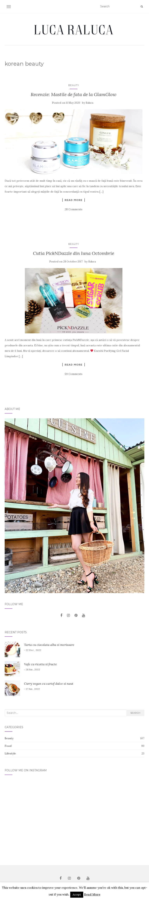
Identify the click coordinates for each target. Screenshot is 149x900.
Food (8, 746)
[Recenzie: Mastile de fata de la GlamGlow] (73, 141)
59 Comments (73, 374)
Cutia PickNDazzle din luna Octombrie (73, 253)
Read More (73, 200)
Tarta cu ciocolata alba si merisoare (49, 645)
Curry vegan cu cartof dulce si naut (48, 683)
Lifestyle (10, 753)
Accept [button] (77, 894)
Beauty (73, 85)
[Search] (141, 7)
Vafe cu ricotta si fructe (40, 664)
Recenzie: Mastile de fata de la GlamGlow (73, 94)
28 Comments (73, 209)
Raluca (89, 102)
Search (135, 712)
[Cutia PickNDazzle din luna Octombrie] (73, 300)
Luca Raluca (74, 29)
